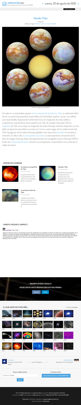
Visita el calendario (72, 307)
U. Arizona (43, 24)
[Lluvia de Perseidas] (48, 335)
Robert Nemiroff (50, 395)
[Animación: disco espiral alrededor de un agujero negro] (48, 313)
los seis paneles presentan (34, 135)
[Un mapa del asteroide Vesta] (27, 335)
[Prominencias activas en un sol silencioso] (58, 313)
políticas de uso (36, 395)
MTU (56, 395)
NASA (55, 24)
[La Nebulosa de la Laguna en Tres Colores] (7, 346)
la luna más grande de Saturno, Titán (47, 113)
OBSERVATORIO (14, 3)
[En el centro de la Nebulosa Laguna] (27, 324)
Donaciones (25, 399)
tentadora (61, 132)
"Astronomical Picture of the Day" (57, 393)
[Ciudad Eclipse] (68, 324)
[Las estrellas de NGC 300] (37, 335)
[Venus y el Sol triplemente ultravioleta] (37, 324)
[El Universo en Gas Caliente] (68, 335)
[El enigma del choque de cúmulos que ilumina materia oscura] (17, 335)
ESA (52, 24)
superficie (6, 126)
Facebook (36, 292)
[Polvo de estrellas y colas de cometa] (17, 313)
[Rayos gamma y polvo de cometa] (7, 324)
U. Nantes (48, 24)
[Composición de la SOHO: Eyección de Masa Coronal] (37, 346)
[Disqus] (40, 247)
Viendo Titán (40, 18)
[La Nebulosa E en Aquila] (58, 335)
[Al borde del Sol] (27, 346)
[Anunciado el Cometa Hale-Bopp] (68, 346)
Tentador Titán (63, 167)
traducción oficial (37, 393)
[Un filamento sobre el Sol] (48, 324)
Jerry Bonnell (61, 395)
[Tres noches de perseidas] (27, 313)
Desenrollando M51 (68, 360)
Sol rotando (11, 360)
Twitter (45, 292)
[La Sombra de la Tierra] (7, 335)
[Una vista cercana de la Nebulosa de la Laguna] (58, 346)
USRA (67, 395)
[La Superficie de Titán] (17, 346)
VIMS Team (37, 24)
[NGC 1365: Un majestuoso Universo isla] (58, 324)
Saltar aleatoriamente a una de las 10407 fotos (56, 375)
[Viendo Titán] (37, 313)
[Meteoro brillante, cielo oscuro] (48, 346)
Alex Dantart (46, 401)
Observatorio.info (26, 393)
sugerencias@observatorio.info (51, 399)
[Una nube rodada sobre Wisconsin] (7, 313)
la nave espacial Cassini (19, 141)
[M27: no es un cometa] (17, 324)
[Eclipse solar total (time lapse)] (68, 313)
